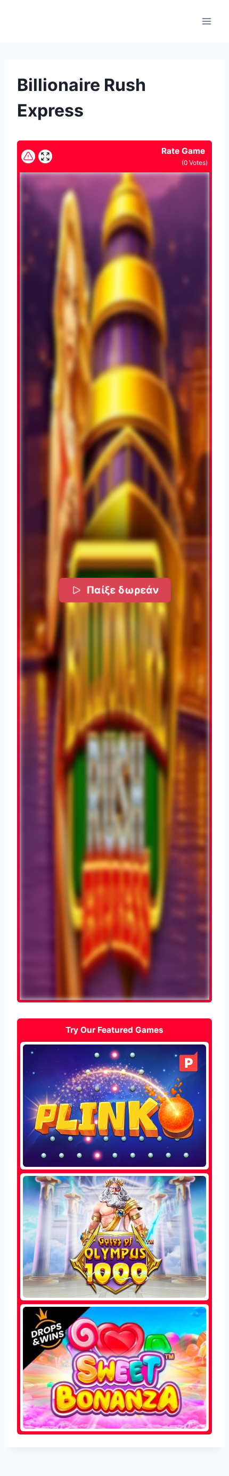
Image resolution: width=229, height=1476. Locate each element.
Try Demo (115, 1105)
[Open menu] (206, 21)
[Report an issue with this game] (28, 156)
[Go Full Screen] (45, 156)
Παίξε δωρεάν (122, 589)
